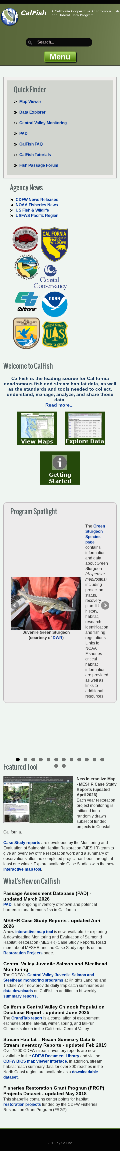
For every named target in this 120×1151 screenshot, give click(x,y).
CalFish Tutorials (35, 154)
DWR (57, 637)
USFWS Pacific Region (37, 215)
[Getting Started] (60, 467)
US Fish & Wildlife (32, 210)
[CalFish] (60, 15)
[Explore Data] (85, 428)
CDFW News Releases (37, 199)
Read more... (59, 405)
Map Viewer (30, 101)
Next (105, 606)
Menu (60, 56)
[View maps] (37, 428)
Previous (15, 606)
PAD (23, 133)
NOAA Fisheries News (37, 205)
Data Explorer (32, 112)
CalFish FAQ (31, 144)
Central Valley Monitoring (43, 123)
